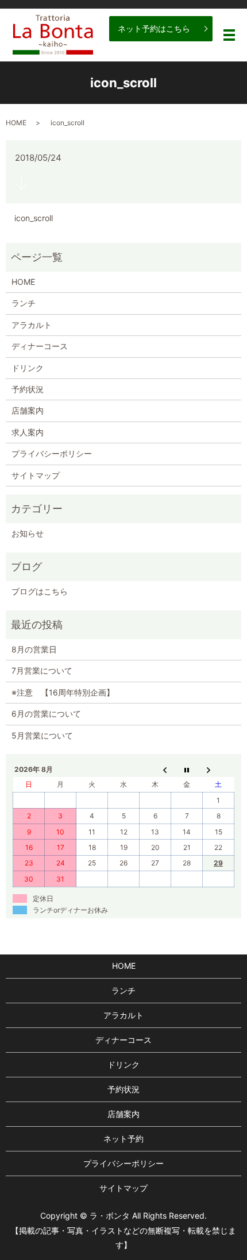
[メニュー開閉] (229, 35)
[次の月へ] (218, 769)
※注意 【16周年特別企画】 (62, 692)
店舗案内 (27, 410)
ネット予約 (123, 1138)
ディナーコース (39, 346)
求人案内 (27, 432)
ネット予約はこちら (154, 28)
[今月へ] (187, 769)
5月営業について (42, 735)
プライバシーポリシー (51, 453)
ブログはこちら (39, 591)
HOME (16, 122)
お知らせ (27, 533)
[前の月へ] (155, 769)
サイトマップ (35, 475)
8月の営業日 (34, 649)
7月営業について (41, 670)
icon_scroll (33, 218)
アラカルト (31, 325)
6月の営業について (46, 713)
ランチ (23, 303)
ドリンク (27, 368)
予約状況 (27, 389)
